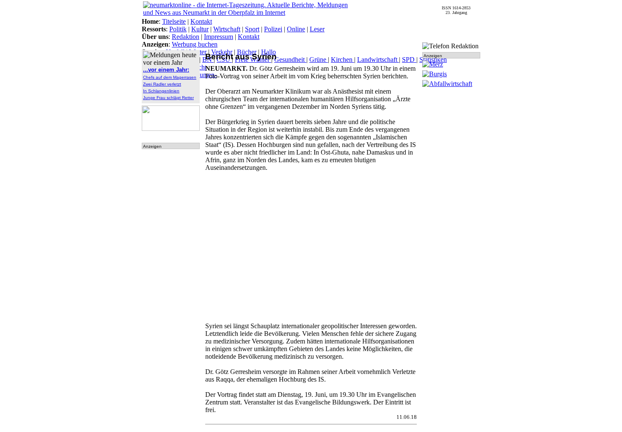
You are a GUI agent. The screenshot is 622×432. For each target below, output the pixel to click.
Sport (252, 29)
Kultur (200, 29)
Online (296, 29)
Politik (178, 29)
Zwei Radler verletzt (162, 84)
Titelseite (174, 21)
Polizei (273, 29)
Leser (317, 29)
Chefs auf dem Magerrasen (169, 77)
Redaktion (185, 36)
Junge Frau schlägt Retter (168, 97)
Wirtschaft (226, 29)
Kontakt (201, 21)
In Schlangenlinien (161, 91)
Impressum (218, 36)
